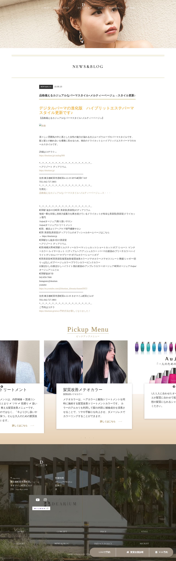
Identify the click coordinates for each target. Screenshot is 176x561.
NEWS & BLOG (116, 8)
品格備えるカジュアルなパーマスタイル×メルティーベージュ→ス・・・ (75, 193)
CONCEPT (46, 8)
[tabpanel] (88, 382)
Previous (1, 386)
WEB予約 (163, 552)
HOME (20, 531)
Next (174, 386)
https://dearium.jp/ (47, 170)
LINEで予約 (104, 552)
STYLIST (102, 8)
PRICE (57, 8)
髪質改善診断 (137, 552)
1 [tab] (81, 438)
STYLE (66, 8)
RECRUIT (130, 8)
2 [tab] (86, 438)
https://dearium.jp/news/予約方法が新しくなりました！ (65, 311)
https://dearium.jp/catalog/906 (52, 155)
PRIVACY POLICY (103, 543)
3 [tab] (90, 438)
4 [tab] (94, 438)
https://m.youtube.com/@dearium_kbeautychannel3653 (63, 288)
